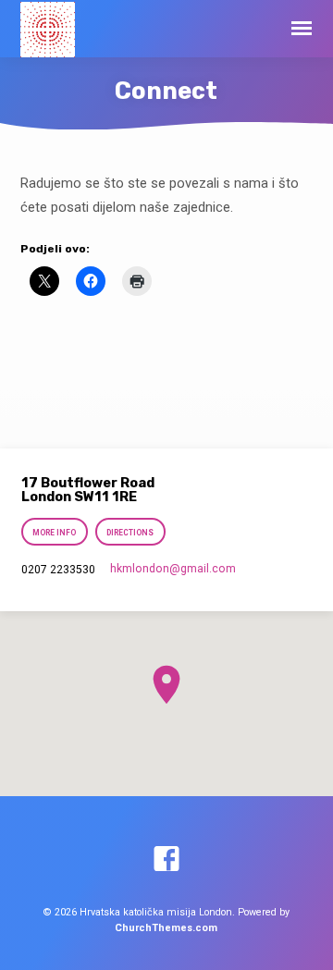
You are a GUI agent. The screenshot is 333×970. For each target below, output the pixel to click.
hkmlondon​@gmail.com (173, 568)
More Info (55, 532)
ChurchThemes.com (166, 928)
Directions (130, 532)
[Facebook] (166, 860)
